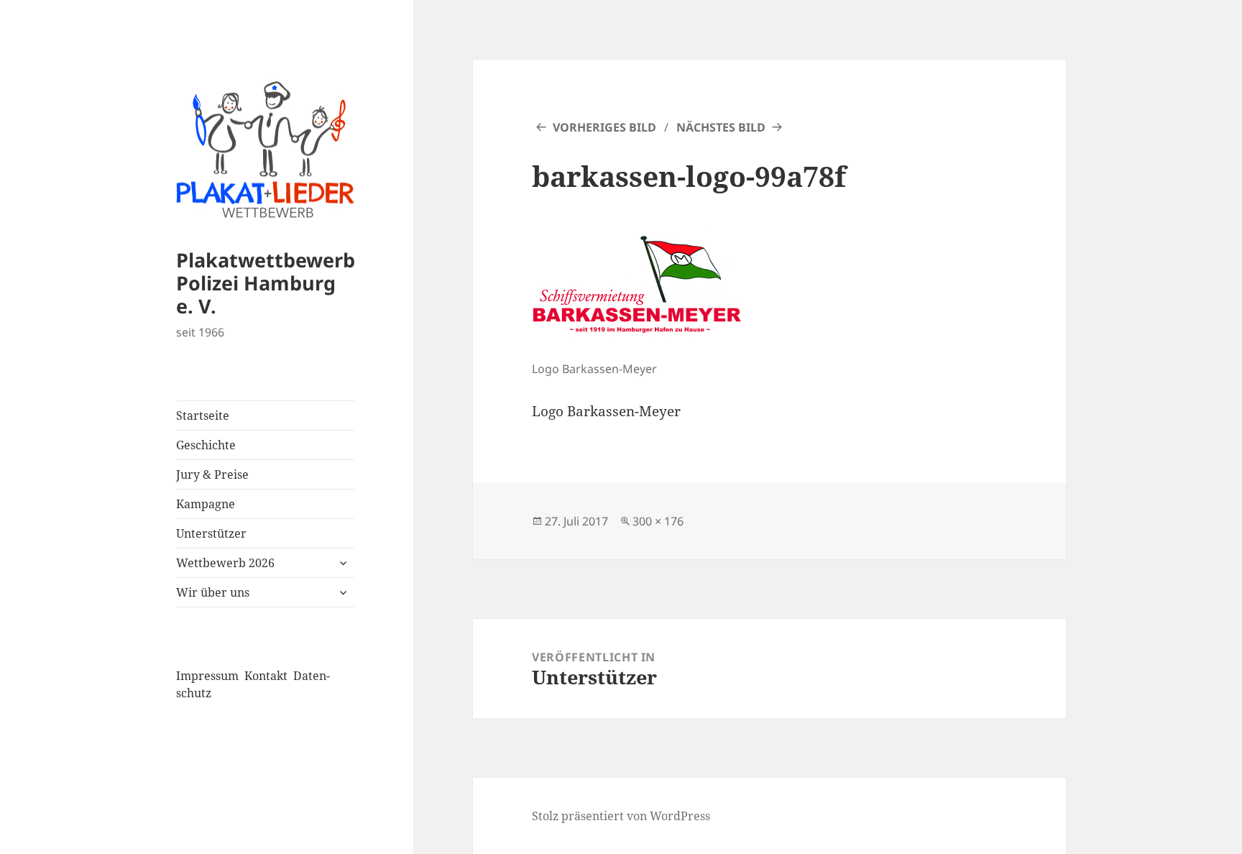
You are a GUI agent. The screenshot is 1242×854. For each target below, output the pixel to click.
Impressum (207, 676)
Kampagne (205, 504)
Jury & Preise (212, 474)
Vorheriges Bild (604, 127)
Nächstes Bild (720, 127)
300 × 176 (658, 521)
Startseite (202, 415)
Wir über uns (212, 592)
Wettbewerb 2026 (225, 563)
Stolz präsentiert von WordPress (621, 816)
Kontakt (266, 676)
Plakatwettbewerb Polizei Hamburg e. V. (265, 283)
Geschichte (206, 445)
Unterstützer (211, 533)
